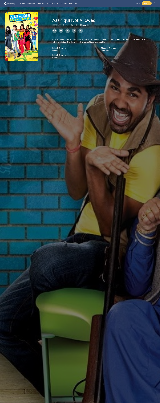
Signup (146, 3)
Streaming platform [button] (35, 3)
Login (137, 3)
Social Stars (62, 3)
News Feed (73, 3)
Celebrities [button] (50, 3)
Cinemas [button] (22, 3)
